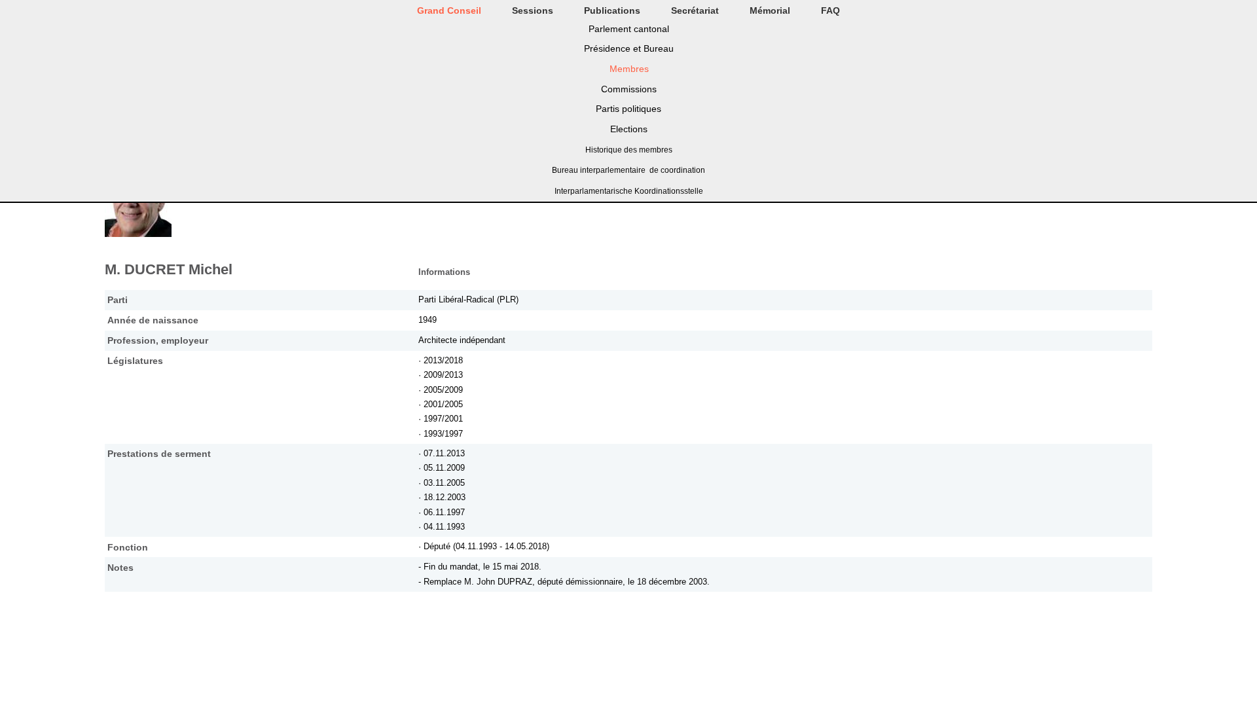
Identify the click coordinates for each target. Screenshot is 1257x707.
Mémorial (770, 10)
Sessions (532, 10)
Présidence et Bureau (629, 48)
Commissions (629, 89)
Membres (629, 68)
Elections (628, 129)
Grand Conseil (449, 10)
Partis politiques (628, 108)
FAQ (830, 10)
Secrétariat (695, 10)
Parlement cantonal (629, 29)
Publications (612, 10)
